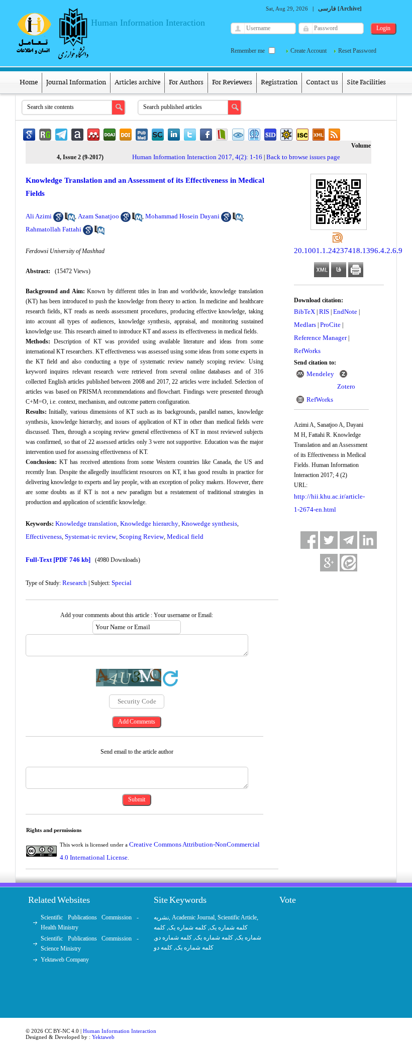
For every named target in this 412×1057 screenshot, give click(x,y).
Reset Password (357, 50)
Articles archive (137, 82)
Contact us (322, 82)
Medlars (305, 324)
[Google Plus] (329, 562)
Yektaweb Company (65, 959)
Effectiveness (44, 536)
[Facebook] (309, 540)
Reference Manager (320, 337)
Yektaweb (103, 1037)
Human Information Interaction (119, 1031)
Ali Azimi (39, 216)
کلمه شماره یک (229, 927)
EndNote (345, 311)
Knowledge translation (86, 523)
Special (122, 582)
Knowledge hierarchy (149, 523)
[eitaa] (348, 562)
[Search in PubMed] (70, 219)
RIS (324, 311)
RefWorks (307, 351)
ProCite (330, 324)
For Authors (186, 82)
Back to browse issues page (303, 157)
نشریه (161, 917)
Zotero (346, 386)
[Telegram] (348, 540)
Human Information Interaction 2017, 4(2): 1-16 (197, 157)
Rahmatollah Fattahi (53, 229)
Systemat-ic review (90, 536)
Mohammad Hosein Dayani (182, 216)
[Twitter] (329, 540)
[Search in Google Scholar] (58, 219)
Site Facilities (366, 82)
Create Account (308, 50)
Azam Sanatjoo (98, 216)
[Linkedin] (368, 540)
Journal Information (76, 82)
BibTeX (304, 311)
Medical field (185, 536)
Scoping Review (141, 536)
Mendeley (320, 374)
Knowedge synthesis (209, 523)
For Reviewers (232, 82)
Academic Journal (193, 917)
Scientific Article (237, 917)
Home (29, 82)
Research (74, 582)
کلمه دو (163, 947)
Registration (279, 82)
